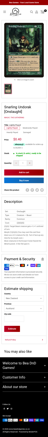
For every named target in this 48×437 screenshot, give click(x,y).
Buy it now (24, 180)
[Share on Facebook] (27, 190)
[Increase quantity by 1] (29, 163)
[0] (42, 12)
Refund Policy (10, 340)
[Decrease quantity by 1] (16, 163)
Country (7, 294)
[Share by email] (42, 190)
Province (7, 304)
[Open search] (31, 12)
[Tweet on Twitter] (37, 190)
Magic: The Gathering (14, 118)
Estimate (12, 329)
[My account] (36, 12)
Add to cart (24, 172)
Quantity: (8, 163)
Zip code (7, 314)
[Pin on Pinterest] (32, 190)
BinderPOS (33, 432)
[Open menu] (5, 12)
